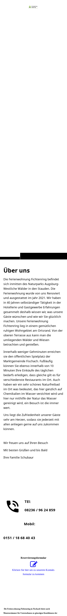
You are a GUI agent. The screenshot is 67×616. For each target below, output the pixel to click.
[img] (33, 7)
